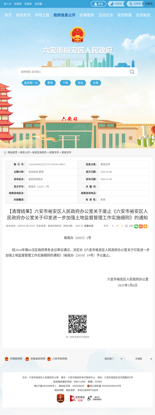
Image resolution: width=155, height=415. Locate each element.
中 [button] (117, 226)
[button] (116, 4)
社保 (95, 82)
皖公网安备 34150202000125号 (105, 386)
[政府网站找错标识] (77, 398)
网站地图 (59, 390)
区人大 (7, 4)
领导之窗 (42, 15)
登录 (100, 4)
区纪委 (38, 4)
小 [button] (122, 226)
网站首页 (13, 152)
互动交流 (105, 15)
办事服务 (87, 15)
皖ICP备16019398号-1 (45, 386)
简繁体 (149, 3)
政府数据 (124, 15)
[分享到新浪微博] (141, 226)
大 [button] (113, 226)
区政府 (17, 4)
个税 (65, 82)
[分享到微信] (136, 226)
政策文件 (54, 152)
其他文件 (66, 152)
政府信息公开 (64, 15)
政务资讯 (23, 15)
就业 (80, 82)
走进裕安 (143, 15)
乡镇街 (138, 358)
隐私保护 (70, 390)
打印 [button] (131, 226)
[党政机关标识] (60, 398)
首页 (8, 15)
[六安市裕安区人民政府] (77, 53)
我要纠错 (88, 226)
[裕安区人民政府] (77, 34)
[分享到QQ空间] (145, 226)
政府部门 (109, 358)
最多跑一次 (31, 82)
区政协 (28, 4)
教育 (50, 82)
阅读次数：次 (73, 226)
